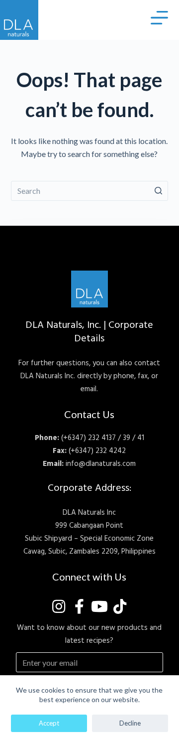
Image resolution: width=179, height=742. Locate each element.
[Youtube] (99, 606)
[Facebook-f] (79, 606)
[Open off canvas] (159, 17)
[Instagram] (58, 606)
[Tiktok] (119, 606)
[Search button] (158, 191)
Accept (49, 723)
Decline (130, 723)
